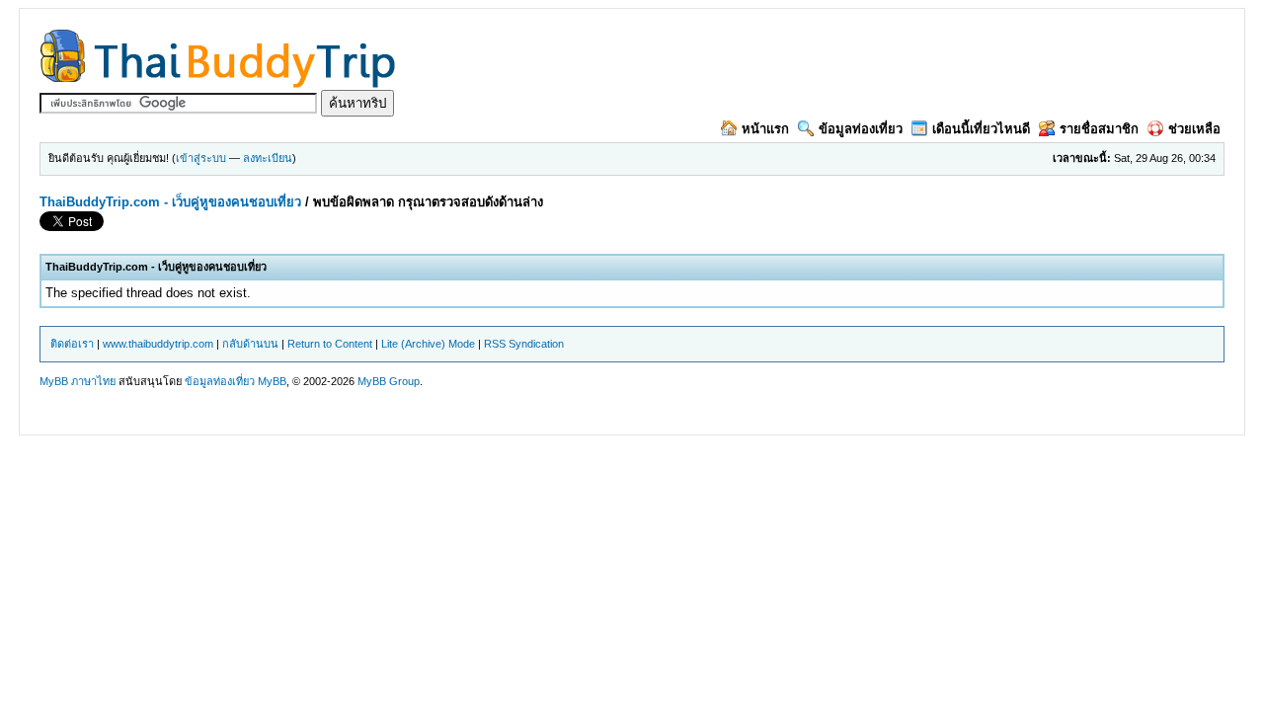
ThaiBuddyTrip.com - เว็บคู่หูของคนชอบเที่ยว (170, 202)
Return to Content (329, 344)
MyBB (272, 381)
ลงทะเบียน (267, 158)
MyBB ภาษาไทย (78, 381)
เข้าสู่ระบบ (201, 158)
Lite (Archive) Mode (428, 344)
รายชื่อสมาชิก (1099, 128)
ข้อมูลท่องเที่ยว (861, 128)
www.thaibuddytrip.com (158, 344)
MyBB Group (388, 381)
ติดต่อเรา (72, 344)
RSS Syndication (524, 344)
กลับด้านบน (250, 344)
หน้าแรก (765, 128)
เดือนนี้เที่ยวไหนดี (981, 128)
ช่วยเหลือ (1194, 128)
